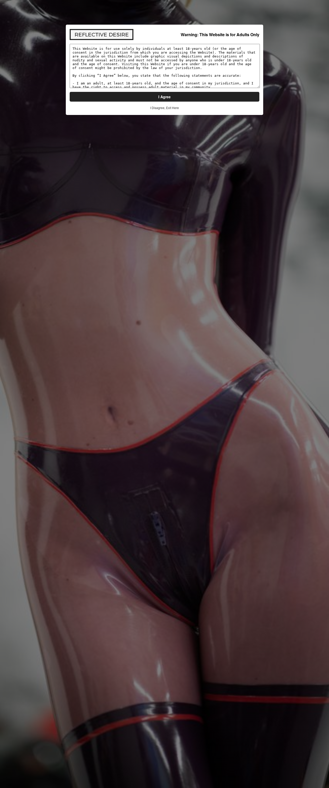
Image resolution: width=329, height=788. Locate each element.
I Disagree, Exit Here (164, 107)
